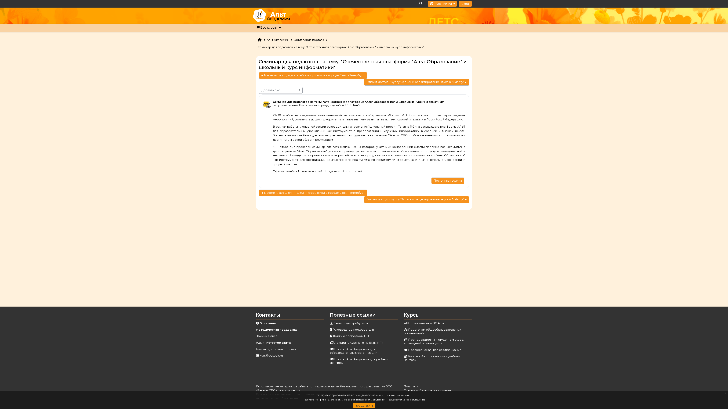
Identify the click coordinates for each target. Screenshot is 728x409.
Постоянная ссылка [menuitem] (448, 180)
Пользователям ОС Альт (426, 323)
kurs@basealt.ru (271, 355)
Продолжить (364, 405)
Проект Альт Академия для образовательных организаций (353, 350)
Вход (465, 3)
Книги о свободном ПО (351, 336)
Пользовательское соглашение (406, 399)
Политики (411, 386)
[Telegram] (469, 16)
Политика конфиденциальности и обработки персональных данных (344, 399)
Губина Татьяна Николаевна (297, 105)
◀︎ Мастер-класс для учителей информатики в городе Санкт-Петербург (313, 75)
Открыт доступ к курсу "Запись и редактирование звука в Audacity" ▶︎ (416, 82)
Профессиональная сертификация (434, 350)
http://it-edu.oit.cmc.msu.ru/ (342, 171)
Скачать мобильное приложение (428, 390)
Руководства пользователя (353, 329)
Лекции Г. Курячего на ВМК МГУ (358, 342)
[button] (421, 4)
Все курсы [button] (268, 27)
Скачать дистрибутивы (350, 323)
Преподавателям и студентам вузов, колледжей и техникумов (434, 341)
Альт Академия (278, 40)
